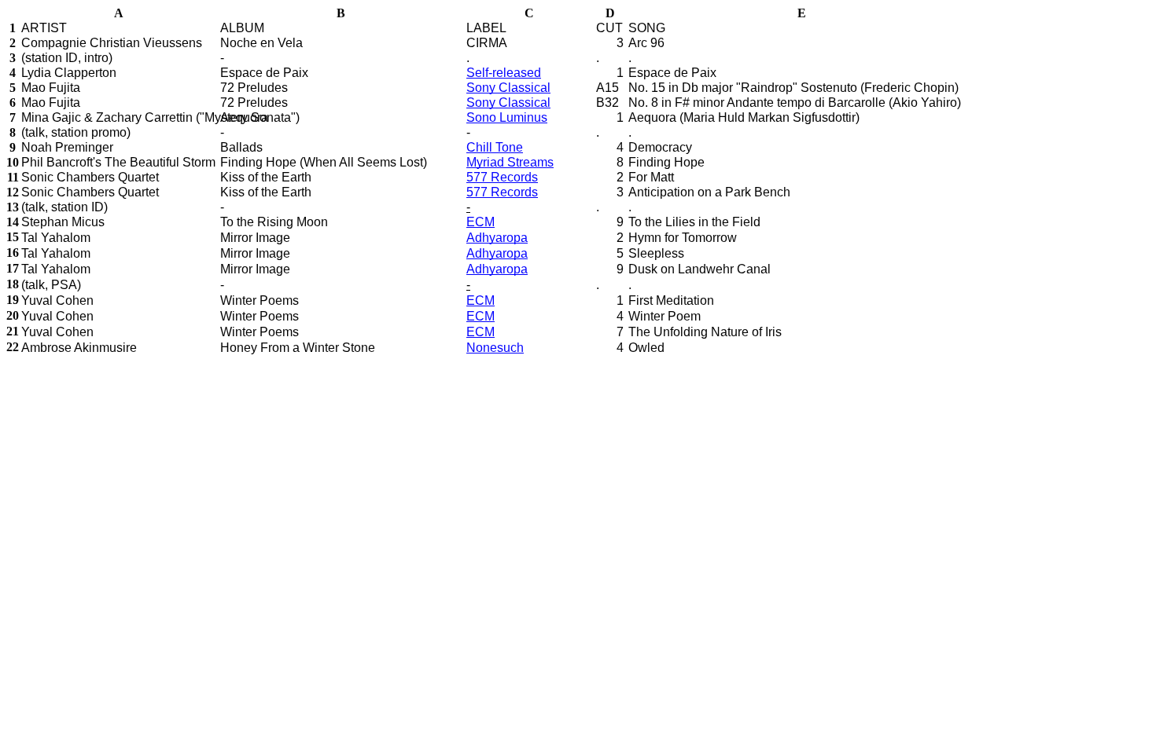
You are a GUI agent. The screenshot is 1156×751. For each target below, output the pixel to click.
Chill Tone (494, 147)
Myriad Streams (510, 162)
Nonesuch (495, 347)
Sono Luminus (506, 117)
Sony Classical (508, 87)
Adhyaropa (497, 237)
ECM (480, 222)
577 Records (502, 177)
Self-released (503, 72)
